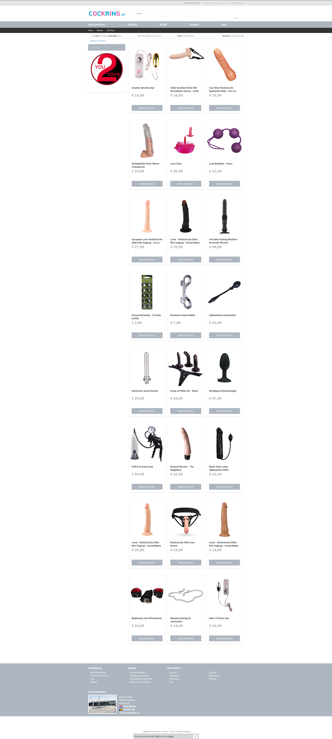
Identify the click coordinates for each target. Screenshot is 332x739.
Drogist (194, 24)
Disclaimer (164, 731)
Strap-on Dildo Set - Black (184, 390)
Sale (223, 24)
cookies (170, 736)
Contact (173, 672)
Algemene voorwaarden (151, 731)
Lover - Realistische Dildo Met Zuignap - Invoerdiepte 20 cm (185, 241)
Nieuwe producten (99, 675)
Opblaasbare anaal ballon (222, 315)
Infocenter (174, 678)
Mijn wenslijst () (238, 3)
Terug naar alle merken (97, 41)
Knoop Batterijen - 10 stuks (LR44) (146, 317)
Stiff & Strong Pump (142, 466)
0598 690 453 (129, 706)
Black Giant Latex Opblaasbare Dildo (219, 468)
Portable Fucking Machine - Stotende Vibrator (223, 241)
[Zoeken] (191, 13)
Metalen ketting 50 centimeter (180, 620)
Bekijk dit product (147, 108)
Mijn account (223, 3)
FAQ (171, 682)
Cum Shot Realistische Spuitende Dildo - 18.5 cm (222, 89)
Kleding (132, 24)
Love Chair (176, 163)
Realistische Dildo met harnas (182, 544)
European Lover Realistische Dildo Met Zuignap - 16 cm (147, 241)
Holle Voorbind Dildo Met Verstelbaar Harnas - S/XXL (184, 89)
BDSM (163, 24)
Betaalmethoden (138, 672)
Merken (93, 682)
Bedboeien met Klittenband (146, 618)
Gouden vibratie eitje (143, 87)
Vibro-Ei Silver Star (219, 618)
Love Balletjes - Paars (220, 163)
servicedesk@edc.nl (129, 712)
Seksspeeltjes (96, 24)
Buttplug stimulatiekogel (222, 390)
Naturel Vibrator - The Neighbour (182, 468)
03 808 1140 (129, 709)
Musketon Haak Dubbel (182, 315)
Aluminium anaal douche (145, 390)
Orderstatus (214, 675)
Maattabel (174, 675)
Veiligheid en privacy (139, 675)
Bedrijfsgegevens (98, 672)
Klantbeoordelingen (183, 731)
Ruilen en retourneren (140, 682)
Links (92, 678)
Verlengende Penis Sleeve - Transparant (146, 165)
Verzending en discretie (141, 678)
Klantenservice (210, 3)
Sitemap (213, 678)
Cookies (212, 672)
